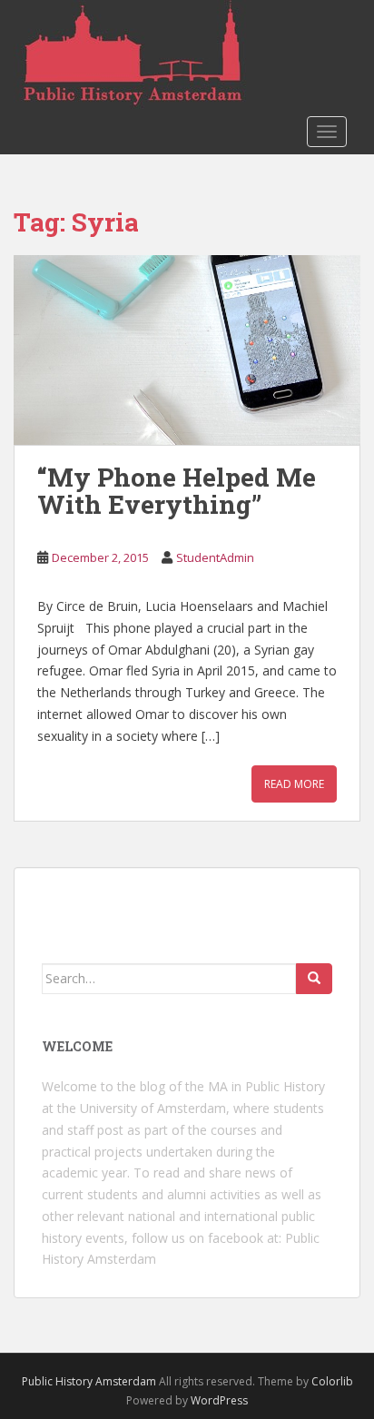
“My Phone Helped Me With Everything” (176, 491)
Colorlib (332, 1381)
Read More (294, 784)
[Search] (314, 978)
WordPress (219, 1400)
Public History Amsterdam (89, 1381)
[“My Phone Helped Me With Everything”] (187, 350)
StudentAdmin (215, 557)
